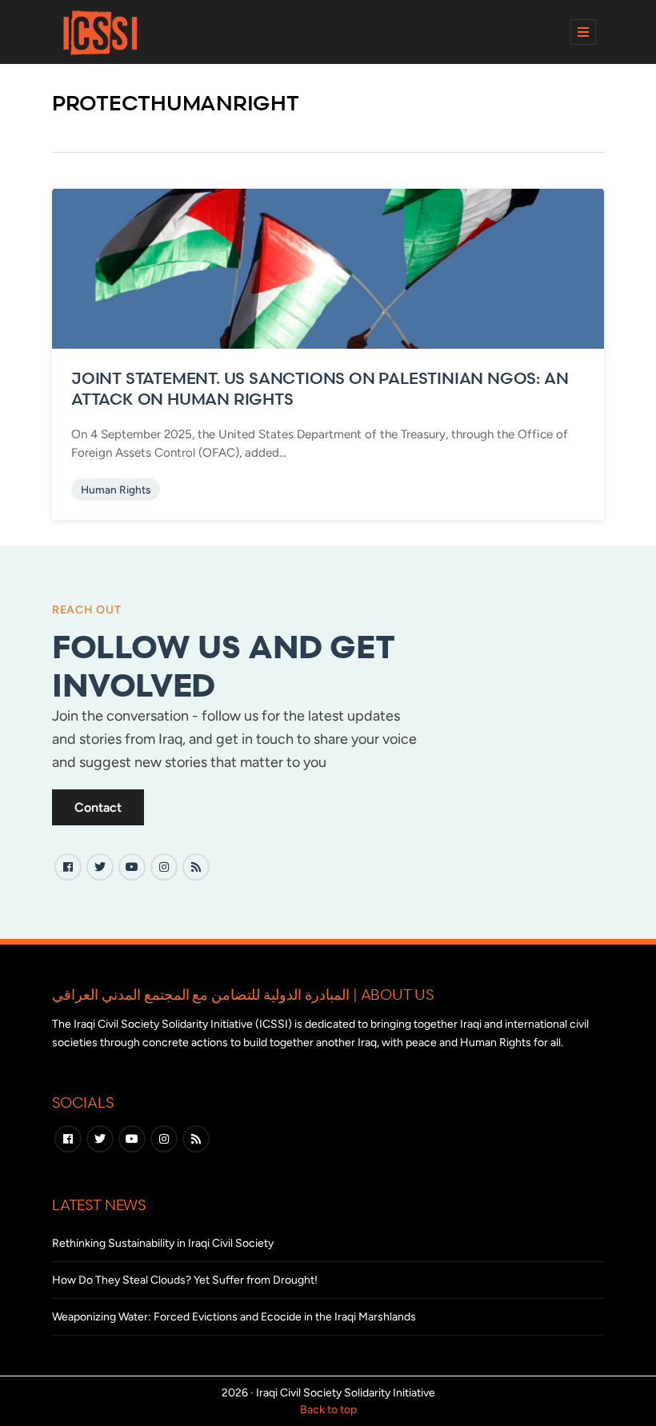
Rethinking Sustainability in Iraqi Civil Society (163, 1243)
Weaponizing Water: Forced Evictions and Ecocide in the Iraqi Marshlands (234, 1317)
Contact (98, 807)
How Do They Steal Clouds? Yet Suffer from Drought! (185, 1280)
